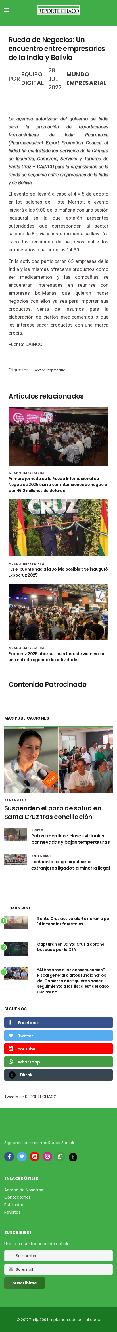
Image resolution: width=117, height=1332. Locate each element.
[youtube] (34, 1156)
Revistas (12, 1212)
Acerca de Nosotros (23, 1190)
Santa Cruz (15, 800)
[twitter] (22, 1156)
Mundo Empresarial (27, 473)
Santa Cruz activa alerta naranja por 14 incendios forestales (74, 921)
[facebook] (9, 1156)
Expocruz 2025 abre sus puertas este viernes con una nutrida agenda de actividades (57, 657)
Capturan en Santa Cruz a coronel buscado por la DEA (71, 947)
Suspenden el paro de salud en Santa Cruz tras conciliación (52, 812)
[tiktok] (73, 1157)
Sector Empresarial (50, 370)
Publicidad (14, 1205)
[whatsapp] (60, 1156)
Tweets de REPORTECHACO (30, 1096)
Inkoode (92, 1319)
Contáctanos (17, 1197)
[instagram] (47, 1156)
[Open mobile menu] (6, 10)
